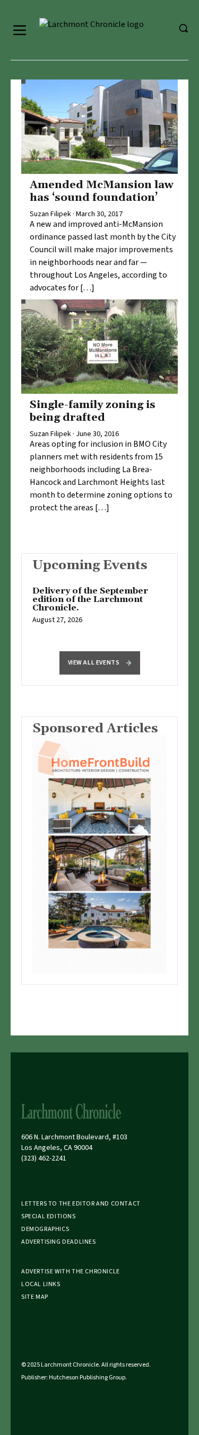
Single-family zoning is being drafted (92, 411)
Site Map (34, 1296)
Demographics (45, 1229)
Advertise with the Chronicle (70, 1271)
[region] (99, 611)
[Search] (183, 28)
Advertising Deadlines (58, 1241)
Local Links (40, 1284)
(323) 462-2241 (43, 1158)
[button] (99, 663)
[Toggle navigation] (19, 30)
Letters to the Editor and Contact (81, 1203)
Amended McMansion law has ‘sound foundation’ (102, 191)
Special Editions (48, 1216)
